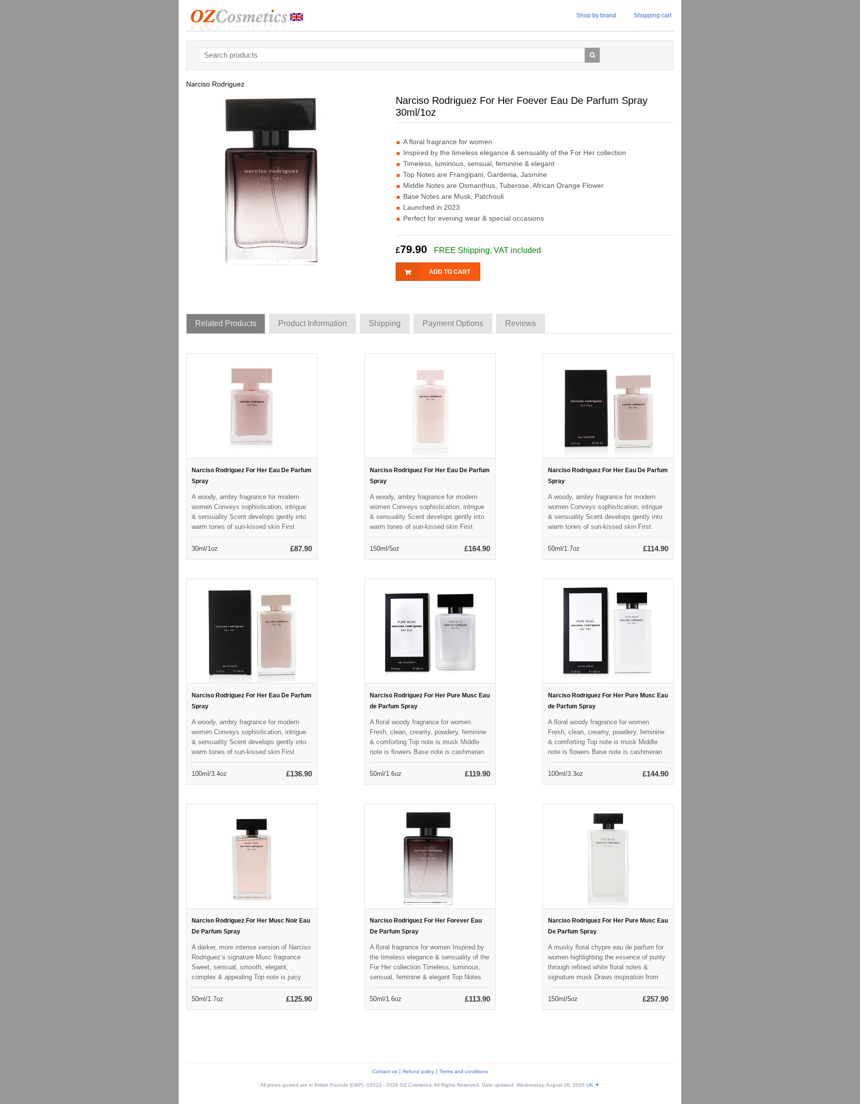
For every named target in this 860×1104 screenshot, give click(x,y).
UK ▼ (593, 1085)
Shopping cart (652, 15)
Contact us (384, 1071)
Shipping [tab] (385, 323)
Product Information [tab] (312, 323)
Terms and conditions (463, 1071)
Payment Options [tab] (453, 323)
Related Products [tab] (225, 323)
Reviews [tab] (520, 323)
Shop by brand (596, 15)
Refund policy (418, 1071)
